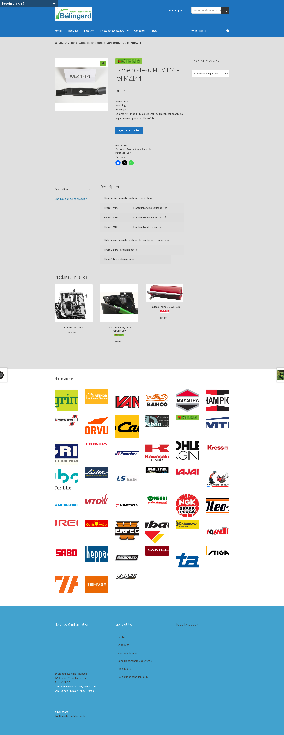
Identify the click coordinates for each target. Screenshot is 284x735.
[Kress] (217, 447)
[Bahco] (157, 400)
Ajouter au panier (129, 130)
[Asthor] (96, 396)
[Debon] (157, 421)
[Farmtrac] (217, 427)
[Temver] (96, 584)
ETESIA (127, 152)
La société (123, 644)
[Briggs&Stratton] (187, 400)
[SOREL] (157, 551)
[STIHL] (66, 584)
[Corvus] (96, 427)
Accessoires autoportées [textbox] (209, 73)
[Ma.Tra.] (157, 470)
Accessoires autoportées (92, 42)
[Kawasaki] (157, 453)
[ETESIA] (187, 417)
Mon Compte (175, 10)
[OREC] (66, 523)
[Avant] (127, 400)
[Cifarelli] (66, 420)
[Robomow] (187, 524)
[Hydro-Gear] (127, 453)
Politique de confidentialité (133, 676)
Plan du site (124, 668)
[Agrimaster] (66, 400)
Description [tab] (61, 189)
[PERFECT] (127, 531)
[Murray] (127, 505)
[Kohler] (187, 450)
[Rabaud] (157, 532)
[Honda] (96, 444)
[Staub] (187, 557)
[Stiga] (217, 550)
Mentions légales (127, 652)
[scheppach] (96, 554)
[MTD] (96, 499)
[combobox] (210, 73)
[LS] (127, 479)
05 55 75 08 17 (62, 682)
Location (89, 30)
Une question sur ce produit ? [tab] (71, 198)
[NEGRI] (157, 499)
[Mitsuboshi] (66, 505)
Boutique (73, 30)
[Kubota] (66, 479)
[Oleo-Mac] (217, 504)
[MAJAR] (187, 471)
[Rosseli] (217, 532)
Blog (154, 30)
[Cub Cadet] (127, 427)
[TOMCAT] (127, 576)
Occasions (140, 30)
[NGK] (187, 505)
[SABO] (66, 553)
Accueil (58, 30)
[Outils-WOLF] (96, 523)
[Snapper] (127, 558)
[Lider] (96, 472)
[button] (103, 63)
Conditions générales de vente (135, 660)
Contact (122, 637)
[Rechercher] (225, 10)
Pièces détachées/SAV (112, 30)
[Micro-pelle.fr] (217, 479)
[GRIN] (66, 453)
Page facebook (187, 624)
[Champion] (217, 400)
